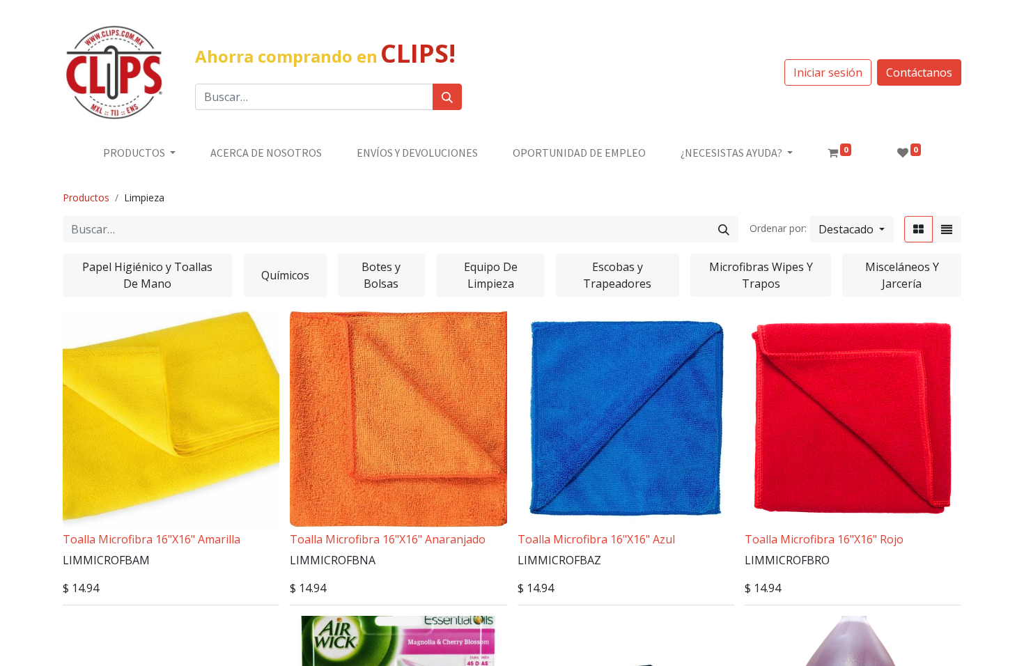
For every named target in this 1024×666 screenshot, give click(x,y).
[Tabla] (918, 229)
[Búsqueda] (447, 97)
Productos (86, 197)
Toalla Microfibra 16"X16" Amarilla (151, 539)
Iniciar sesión (827, 72)
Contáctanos (919, 72)
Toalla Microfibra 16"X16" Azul (596, 539)
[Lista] (946, 229)
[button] (851, 229)
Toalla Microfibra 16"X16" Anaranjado (388, 539)
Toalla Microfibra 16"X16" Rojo (824, 539)
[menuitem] (266, 152)
